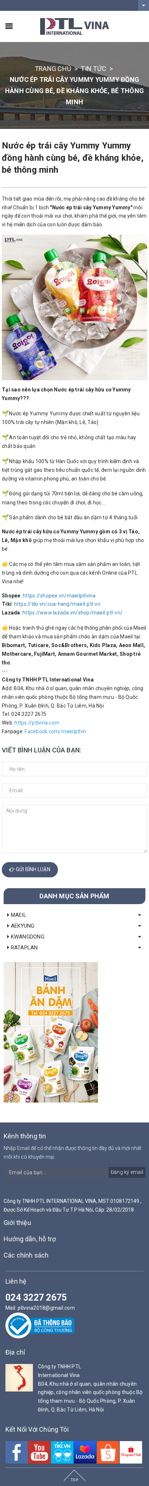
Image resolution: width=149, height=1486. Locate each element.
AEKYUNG (21, 926)
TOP (74, 1480)
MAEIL (17, 915)
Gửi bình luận (32, 869)
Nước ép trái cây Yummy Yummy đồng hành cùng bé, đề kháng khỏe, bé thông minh (73, 157)
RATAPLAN (23, 947)
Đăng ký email (127, 1172)
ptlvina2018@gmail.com (46, 1308)
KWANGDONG (26, 936)
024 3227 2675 (36, 1297)
